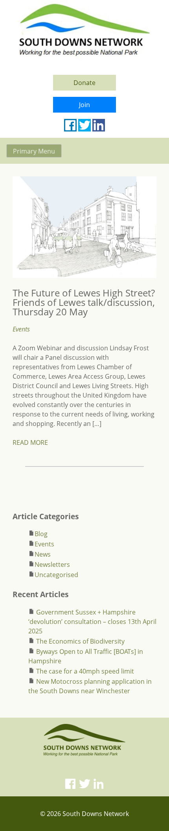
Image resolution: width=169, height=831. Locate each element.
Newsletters (52, 564)
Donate (84, 82)
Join (84, 104)
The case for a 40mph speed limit (85, 671)
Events (21, 329)
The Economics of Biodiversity (80, 641)
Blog (41, 533)
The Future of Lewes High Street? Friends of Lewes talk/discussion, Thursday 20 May (84, 302)
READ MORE (30, 442)
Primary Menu (34, 151)
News (43, 554)
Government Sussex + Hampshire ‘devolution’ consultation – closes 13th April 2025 (92, 621)
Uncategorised (56, 574)
